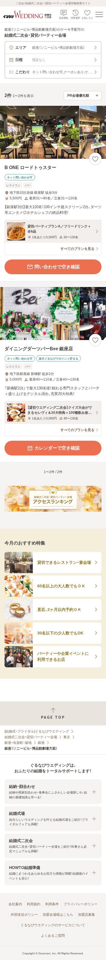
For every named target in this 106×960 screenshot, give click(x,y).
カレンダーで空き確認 (57, 448)
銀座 (41, 743)
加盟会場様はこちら (58, 915)
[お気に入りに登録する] (95, 159)
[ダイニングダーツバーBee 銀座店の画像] (53, 313)
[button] (53, 791)
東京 (66, 737)
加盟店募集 (86, 915)
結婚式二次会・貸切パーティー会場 (31, 737)
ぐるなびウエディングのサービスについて (53, 925)
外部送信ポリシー (24, 915)
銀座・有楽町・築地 (18, 743)
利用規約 (33, 904)
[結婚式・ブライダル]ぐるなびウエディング (37, 731)
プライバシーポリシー (81, 904)
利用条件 (52, 904)
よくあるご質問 (53, 936)
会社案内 (15, 904)
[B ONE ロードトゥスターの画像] (53, 132)
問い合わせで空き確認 (57, 266)
